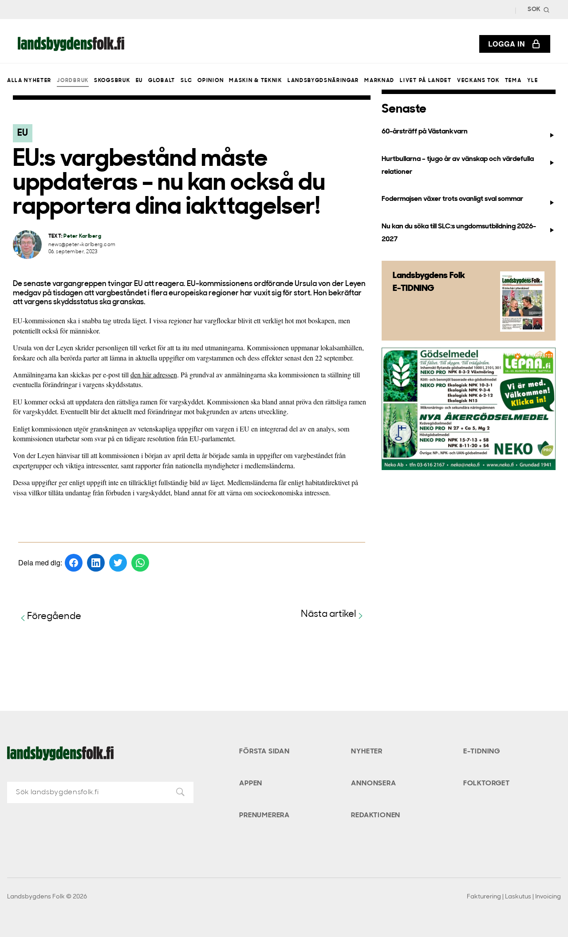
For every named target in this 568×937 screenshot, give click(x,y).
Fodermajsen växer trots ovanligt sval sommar (452, 199)
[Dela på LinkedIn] (96, 563)
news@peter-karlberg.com (82, 245)
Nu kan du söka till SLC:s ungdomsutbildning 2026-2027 (459, 233)
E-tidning (481, 751)
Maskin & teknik (255, 80)
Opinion (210, 80)
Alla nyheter (29, 80)
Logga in (506, 44)
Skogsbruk (112, 80)
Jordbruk (72, 80)
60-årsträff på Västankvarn (425, 131)
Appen (250, 783)
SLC (186, 80)
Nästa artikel (328, 614)
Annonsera (373, 783)
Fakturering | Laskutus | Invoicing (514, 897)
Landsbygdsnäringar (323, 80)
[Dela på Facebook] (74, 563)
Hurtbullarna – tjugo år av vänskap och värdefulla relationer (458, 166)
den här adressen (153, 374)
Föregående (54, 616)
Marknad (379, 80)
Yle (532, 80)
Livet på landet (425, 80)
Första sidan (264, 751)
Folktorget (486, 783)
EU (139, 80)
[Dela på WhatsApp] (140, 563)
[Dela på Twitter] (118, 563)
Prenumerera (264, 815)
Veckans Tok (478, 80)
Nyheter (367, 751)
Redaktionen (375, 815)
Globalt (161, 80)
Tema (513, 80)
